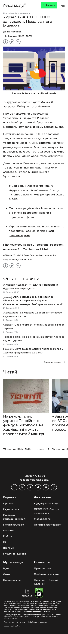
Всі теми (8, 548)
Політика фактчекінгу (48, 524)
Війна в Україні (13, 255)
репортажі (47, 194)
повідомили (22, 113)
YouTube (29, 249)
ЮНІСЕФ (27, 259)
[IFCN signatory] (39, 593)
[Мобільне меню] (63, 5)
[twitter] (38, 487)
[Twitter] (11, 41)
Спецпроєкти (12, 580)
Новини (23, 13)
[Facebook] (5, 41)
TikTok (44, 249)
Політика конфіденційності (14, 517)
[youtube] (46, 487)
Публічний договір (15, 553)
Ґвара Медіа (10, 13)
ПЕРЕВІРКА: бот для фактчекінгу (46, 511)
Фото (6, 574)
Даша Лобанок (12, 31)
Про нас (8, 503)
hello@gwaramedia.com (34, 480)
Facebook (56, 244)
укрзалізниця (12, 259)
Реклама (8, 530)
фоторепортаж (19, 235)
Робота (7, 536)
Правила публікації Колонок (46, 582)
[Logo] (14, 5)
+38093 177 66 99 (34, 476)
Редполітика (11, 509)
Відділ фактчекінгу (46, 503)
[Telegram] (18, 41)
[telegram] (30, 487)
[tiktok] (54, 487)
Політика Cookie (13, 524)
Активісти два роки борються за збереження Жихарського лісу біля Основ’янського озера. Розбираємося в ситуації (32, 300)
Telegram (41, 244)
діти (54, 255)
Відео (6, 568)
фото (30, 217)
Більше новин (52, 362)
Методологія (42, 519)
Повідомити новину (46, 574)
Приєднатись (42, 568)
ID (4, 542)
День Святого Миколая (36, 255)
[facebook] (14, 487)
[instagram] (22, 487)
